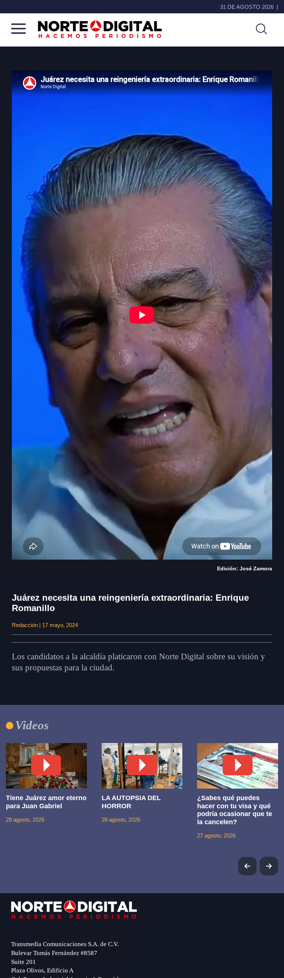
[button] (269, 866)
